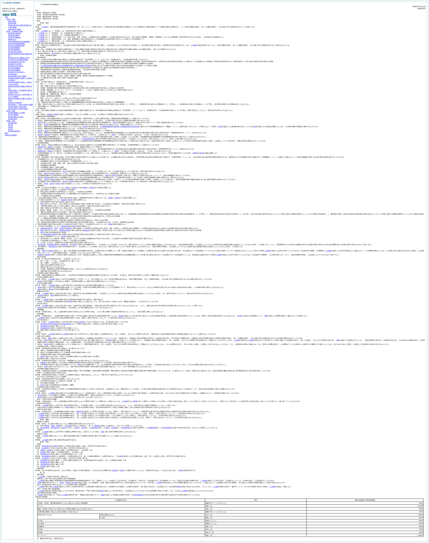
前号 (42, 204)
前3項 (85, 126)
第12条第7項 (44, 460)
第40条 (114, 470)
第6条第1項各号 (64, 230)
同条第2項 (86, 230)
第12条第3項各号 (88, 139)
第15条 (113, 428)
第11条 (92, 187)
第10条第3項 (167, 428)
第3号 (64, 428)
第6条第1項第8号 (51, 234)
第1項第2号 (42, 244)
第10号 (69, 228)
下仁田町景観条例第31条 (119, 126)
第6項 (47, 135)
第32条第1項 (46, 456)
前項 (53, 53)
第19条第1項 (126, 428)
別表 (102, 432)
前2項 (46, 344)
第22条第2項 (44, 464)
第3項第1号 (53, 246)
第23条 (120, 316)
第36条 (40, 495)
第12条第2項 (44, 428)
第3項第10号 (51, 244)
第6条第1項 (65, 226)
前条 (39, 289)
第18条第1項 (44, 326)
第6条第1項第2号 (46, 228)
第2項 (46, 124)
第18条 (42, 452)
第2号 (75, 244)
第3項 (220, 126)
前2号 (42, 232)
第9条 (85, 187)
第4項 (83, 428)
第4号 (108, 428)
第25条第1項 (44, 328)
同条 (265, 316)
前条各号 (43, 362)
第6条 (56, 114)
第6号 (78, 428)
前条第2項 (41, 147)
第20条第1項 (44, 462)
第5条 (49, 114)
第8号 (62, 228)
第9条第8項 (153, 428)
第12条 (74, 482)
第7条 (202, 153)
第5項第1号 (95, 428)
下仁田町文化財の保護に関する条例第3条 (65, 65)
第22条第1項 (44, 454)
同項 (114, 122)
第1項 (65, 171)
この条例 (44, 27)
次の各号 (81, 322)
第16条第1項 (44, 324)
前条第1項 (79, 411)
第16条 (40, 295)
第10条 (69, 426)
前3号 (42, 356)
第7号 (56, 228)
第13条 (240, 316)
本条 (181, 470)
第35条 (42, 466)
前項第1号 (64, 244)
